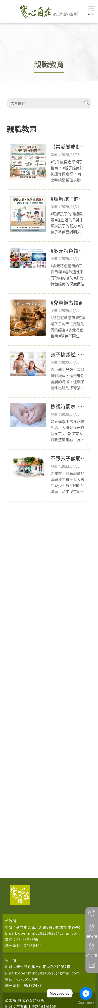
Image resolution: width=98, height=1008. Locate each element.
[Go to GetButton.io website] (86, 1002)
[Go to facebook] (86, 993)
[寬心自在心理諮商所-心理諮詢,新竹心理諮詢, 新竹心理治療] (49, 12)
